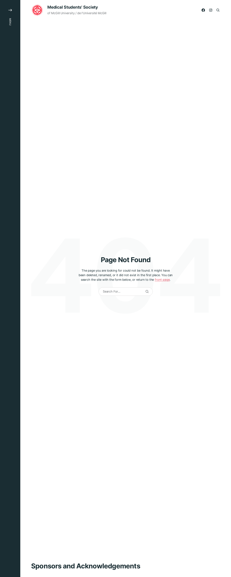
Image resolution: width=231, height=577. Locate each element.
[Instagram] (210, 10)
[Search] (147, 291)
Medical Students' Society (72, 7)
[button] (10, 288)
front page (162, 279)
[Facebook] (203, 10)
